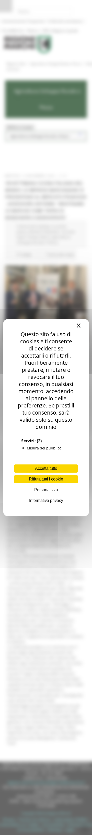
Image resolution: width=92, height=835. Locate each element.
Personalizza (46, 490)
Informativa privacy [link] (46, 500)
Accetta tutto (46, 468)
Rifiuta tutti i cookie (46, 479)
